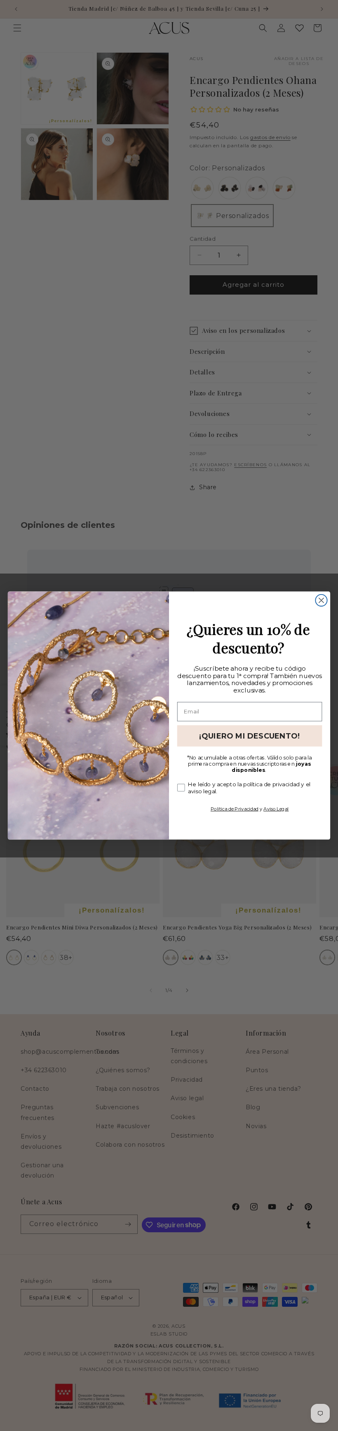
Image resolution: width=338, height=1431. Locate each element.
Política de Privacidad (234, 808)
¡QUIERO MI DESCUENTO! (249, 735)
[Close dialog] (321, 600)
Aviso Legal (276, 808)
